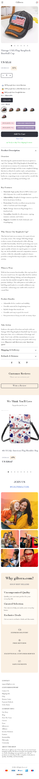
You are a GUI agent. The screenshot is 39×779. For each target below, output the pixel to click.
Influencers (5, 726)
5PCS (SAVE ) (7, 128)
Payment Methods (7, 702)
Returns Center (6, 699)
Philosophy (5, 740)
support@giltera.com (8, 684)
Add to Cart (19, 134)
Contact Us (5, 691)
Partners (4, 734)
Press (3, 723)
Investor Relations (7, 732)
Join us (19, 482)
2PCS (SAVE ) (7, 123)
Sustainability (6, 737)
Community (5, 743)
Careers (4, 720)
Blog (3, 715)
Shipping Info (6, 693)
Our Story (5, 712)
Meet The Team (7, 718)
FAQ (3, 696)
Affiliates (4, 729)
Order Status (6, 705)
